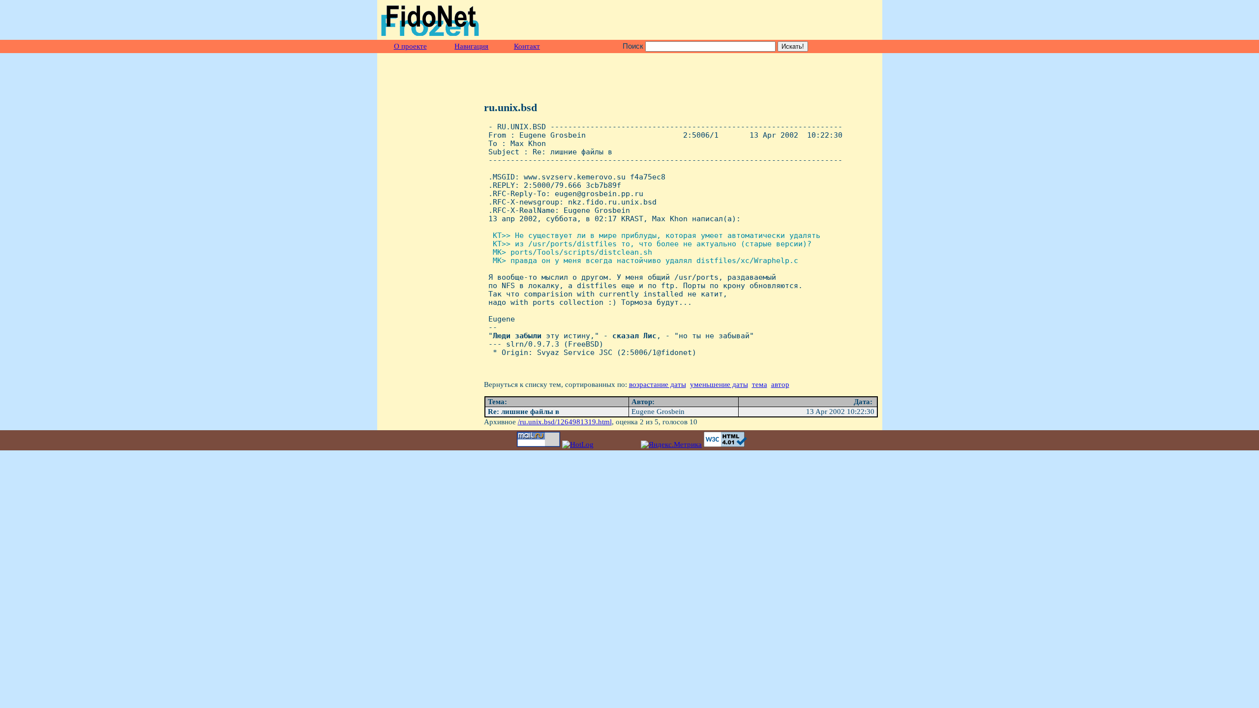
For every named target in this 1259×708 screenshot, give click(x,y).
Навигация (471, 46)
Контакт (527, 46)
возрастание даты (657, 384)
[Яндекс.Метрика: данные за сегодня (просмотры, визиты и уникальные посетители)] (671, 445)
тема (759, 384)
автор (780, 384)
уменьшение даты (719, 384)
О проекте (410, 46)
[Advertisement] (763, 20)
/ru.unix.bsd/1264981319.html (565, 422)
